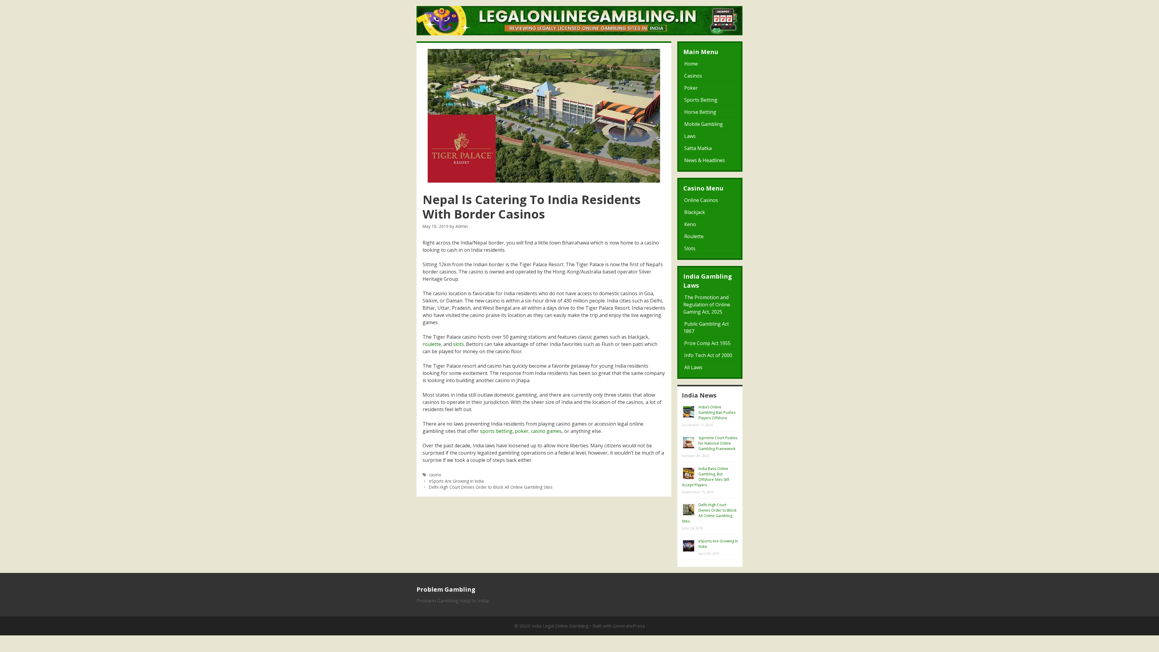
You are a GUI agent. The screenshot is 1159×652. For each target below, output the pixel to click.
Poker (691, 88)
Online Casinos (701, 200)
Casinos (693, 75)
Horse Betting (700, 112)
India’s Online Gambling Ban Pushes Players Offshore (717, 412)
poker (521, 431)
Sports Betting (700, 100)
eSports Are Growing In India (456, 481)
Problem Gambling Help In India (453, 600)
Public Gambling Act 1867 (706, 327)
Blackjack (694, 212)
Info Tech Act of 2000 (708, 355)
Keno (690, 224)
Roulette (694, 236)
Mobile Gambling (703, 124)
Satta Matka (698, 148)
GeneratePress (629, 626)
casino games (546, 431)
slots (458, 344)
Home (691, 63)
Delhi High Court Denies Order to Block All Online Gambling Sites (491, 487)
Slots (689, 248)
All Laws (693, 367)
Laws (690, 136)
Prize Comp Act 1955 (707, 343)
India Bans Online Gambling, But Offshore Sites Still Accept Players (705, 476)
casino (435, 475)
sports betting (496, 431)
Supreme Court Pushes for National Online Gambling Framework (717, 443)
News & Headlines (704, 160)
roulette (432, 344)
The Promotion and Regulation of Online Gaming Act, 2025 (706, 304)
